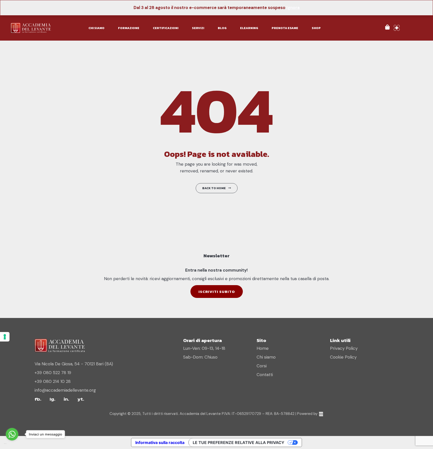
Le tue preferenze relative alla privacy (238, 442)
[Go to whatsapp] (12, 434)
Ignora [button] (293, 7)
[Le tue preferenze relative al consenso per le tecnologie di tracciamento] (5, 337)
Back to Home (214, 188)
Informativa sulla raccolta (159, 442)
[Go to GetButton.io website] (12, 443)
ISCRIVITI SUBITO (216, 291)
